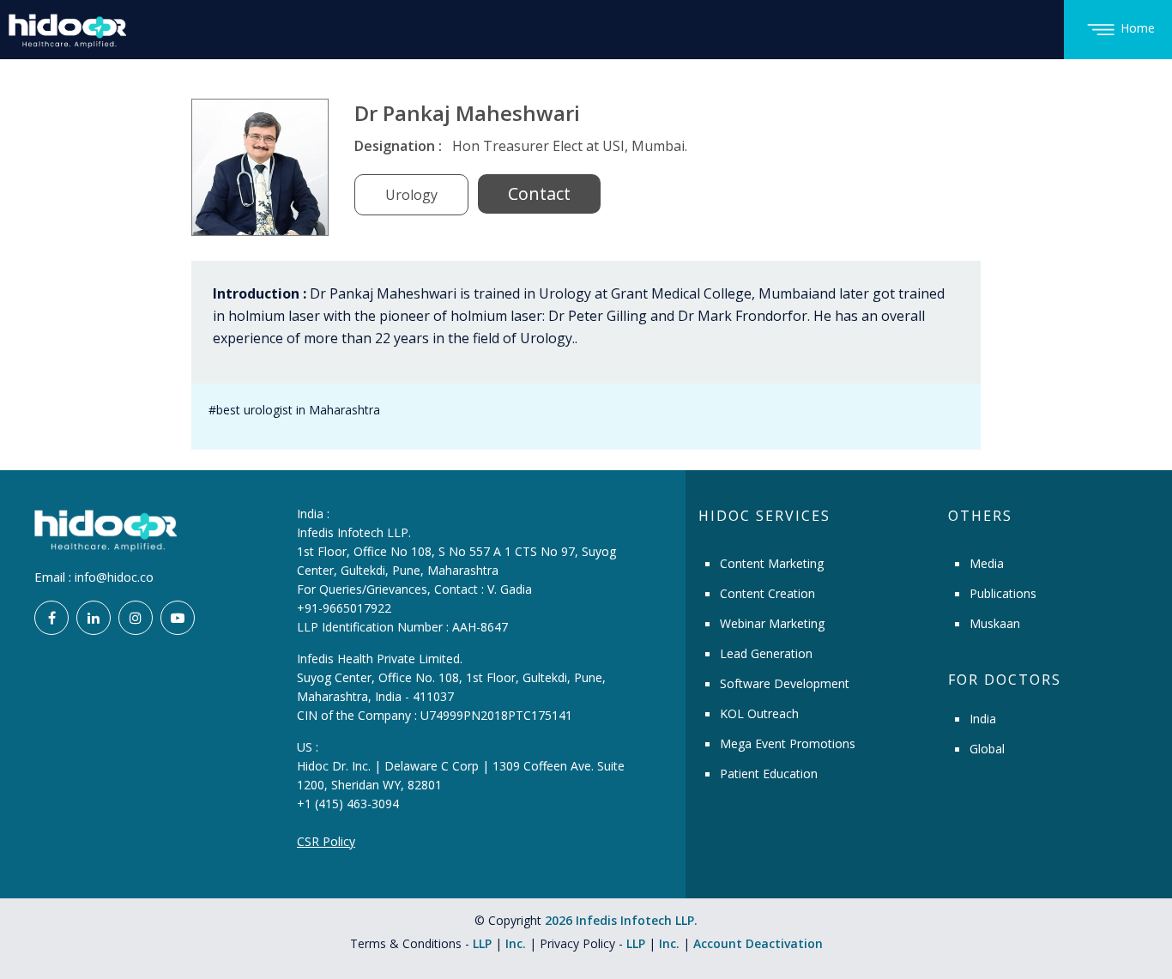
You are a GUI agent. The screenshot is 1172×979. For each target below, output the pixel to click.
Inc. (517, 943)
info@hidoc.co (114, 577)
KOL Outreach (759, 713)
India (983, 718)
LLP (482, 943)
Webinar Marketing (772, 623)
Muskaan (995, 623)
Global (987, 748)
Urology (411, 194)
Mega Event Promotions (787, 743)
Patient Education (769, 773)
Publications (1003, 593)
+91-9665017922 (344, 608)
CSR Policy (326, 841)
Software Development (784, 683)
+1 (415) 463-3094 (348, 803)
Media (987, 563)
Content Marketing (772, 563)
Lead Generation (766, 653)
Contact (539, 193)
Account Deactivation (758, 943)
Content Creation (767, 593)
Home (1138, 28)
